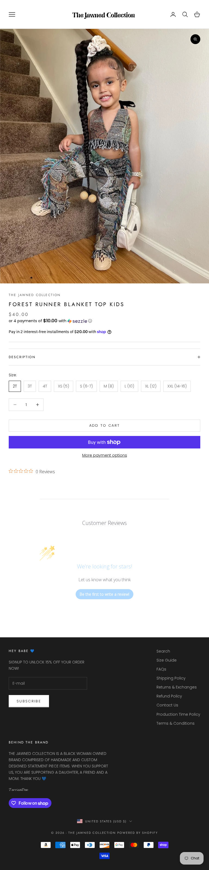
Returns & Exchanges (176, 687)
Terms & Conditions (175, 723)
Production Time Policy (178, 714)
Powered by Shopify (137, 833)
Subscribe (29, 701)
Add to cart (104, 425)
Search (163, 651)
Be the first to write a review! (104, 594)
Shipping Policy (171, 678)
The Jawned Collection (34, 295)
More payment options (104, 455)
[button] (104, 321)
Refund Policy (169, 696)
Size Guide (166, 660)
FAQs (161, 669)
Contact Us (167, 705)
